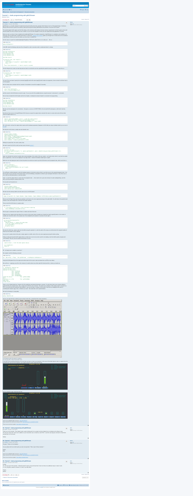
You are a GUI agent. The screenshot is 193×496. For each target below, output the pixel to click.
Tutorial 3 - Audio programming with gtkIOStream (18, 15)
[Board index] (8, 4)
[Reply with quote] (66, 23)
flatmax (8, 17)
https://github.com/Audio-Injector (22, 424)
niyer (71, 427)
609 (73, 23)
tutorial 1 (32, 145)
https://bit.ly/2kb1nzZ (23, 420)
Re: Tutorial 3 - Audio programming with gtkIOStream (17, 428)
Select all (8, 42)
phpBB (41, 487)
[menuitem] (10, 10)
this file (4, 126)
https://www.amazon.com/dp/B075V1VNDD (30, 421)
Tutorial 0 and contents (37, 35)
